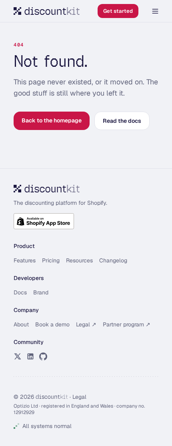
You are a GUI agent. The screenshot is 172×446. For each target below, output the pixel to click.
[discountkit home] (47, 11)
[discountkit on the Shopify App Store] (44, 221)
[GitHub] (43, 356)
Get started (118, 11)
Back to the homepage (52, 120)
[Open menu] (155, 11)
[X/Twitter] (18, 356)
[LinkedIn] (30, 356)
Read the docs (122, 120)
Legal (79, 396)
